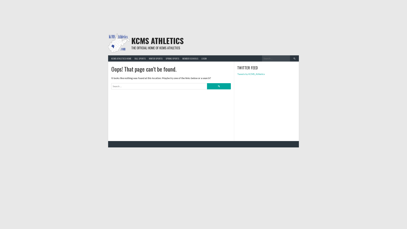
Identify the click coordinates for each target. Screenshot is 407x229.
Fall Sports (140, 58)
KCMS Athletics (157, 40)
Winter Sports (155, 58)
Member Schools (190, 58)
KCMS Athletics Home (121, 58)
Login (204, 58)
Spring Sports (172, 58)
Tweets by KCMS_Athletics (251, 74)
